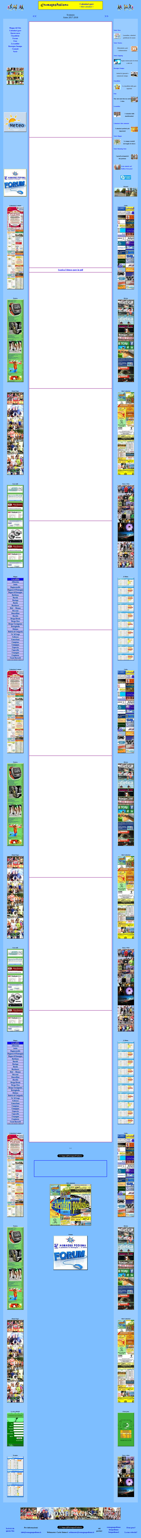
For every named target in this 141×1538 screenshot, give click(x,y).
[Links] (126, 288)
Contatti (15, 49)
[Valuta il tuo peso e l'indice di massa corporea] (117, 169)
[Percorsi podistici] (125, 196)
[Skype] (126, 179)
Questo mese (15, 33)
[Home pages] (15, 474)
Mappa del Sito (15, 28)
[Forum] (70, 1269)
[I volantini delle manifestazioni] (117, 116)
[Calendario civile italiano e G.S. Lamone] (15, 288)
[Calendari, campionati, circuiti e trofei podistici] (134, 131)
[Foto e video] (126, 567)
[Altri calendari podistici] (126, 474)
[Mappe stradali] (15, 659)
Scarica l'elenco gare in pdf (70, 270)
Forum (15, 38)
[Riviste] (126, 381)
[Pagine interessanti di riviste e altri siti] (117, 63)
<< (34, 16)
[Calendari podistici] (70, 1225)
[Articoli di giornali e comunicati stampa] (134, 76)
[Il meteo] (126, 659)
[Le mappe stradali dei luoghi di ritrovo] (117, 144)
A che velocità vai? (126, 166)
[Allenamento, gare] (134, 50)
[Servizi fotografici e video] (134, 101)
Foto (15, 41)
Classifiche (15, 36)
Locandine (15, 44)
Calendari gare (87, 4)
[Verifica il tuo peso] (126, 1445)
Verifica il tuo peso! (126, 169)
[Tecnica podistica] (15, 381)
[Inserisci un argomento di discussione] (15, 196)
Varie (15, 51)
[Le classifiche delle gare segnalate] (117, 89)
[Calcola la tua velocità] (15, 1445)
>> (107, 16)
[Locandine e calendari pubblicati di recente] (117, 38)
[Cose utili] (15, 567)
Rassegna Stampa (15, 46)
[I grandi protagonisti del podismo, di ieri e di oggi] (134, 159)
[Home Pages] (70, 1519)
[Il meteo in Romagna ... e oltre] (15, 131)
